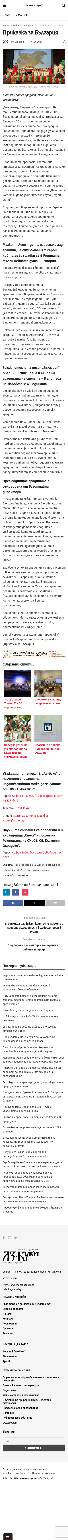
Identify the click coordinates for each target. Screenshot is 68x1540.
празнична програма (37, 870)
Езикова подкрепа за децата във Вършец (28, 1010)
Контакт (8, 1318)
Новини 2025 (30, 25)
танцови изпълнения (16, 875)
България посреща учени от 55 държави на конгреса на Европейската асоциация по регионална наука (29, 1141)
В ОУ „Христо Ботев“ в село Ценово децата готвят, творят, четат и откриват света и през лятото (31, 1000)
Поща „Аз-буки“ (13, 870)
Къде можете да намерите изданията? (27, 1304)
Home (6, 15)
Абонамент (10, 1323)
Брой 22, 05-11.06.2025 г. (51, 25)
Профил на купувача (43, 1473)
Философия (10, 1422)
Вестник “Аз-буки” (14, 1351)
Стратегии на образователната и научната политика (31, 1379)
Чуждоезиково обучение (17, 1417)
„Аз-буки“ (20, 41)
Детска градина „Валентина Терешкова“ (38, 865)
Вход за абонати (13, 1309)
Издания (21, 15)
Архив (6, 1361)
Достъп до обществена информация (24, 1469)
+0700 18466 (10, 1278)
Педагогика (10, 1390)
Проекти (8, 1328)
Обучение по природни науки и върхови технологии (27, 1402)
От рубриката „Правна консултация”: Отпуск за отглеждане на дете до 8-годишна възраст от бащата (33, 1096)
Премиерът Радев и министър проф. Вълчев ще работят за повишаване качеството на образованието (32, 1072)
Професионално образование (20, 1408)
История (8, 1412)
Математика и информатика (21, 1395)
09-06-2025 (36, 41)
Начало (6, 25)
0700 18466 (23, 808)
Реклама (8, 1333)
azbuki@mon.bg (13, 820)
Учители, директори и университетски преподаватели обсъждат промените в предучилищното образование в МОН (27, 1176)
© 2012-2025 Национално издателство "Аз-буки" (28, 1478)
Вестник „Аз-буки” (34, 5)
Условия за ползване (14, 1473)
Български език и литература (21, 1385)
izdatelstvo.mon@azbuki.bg (31, 815)
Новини (17, 25)
